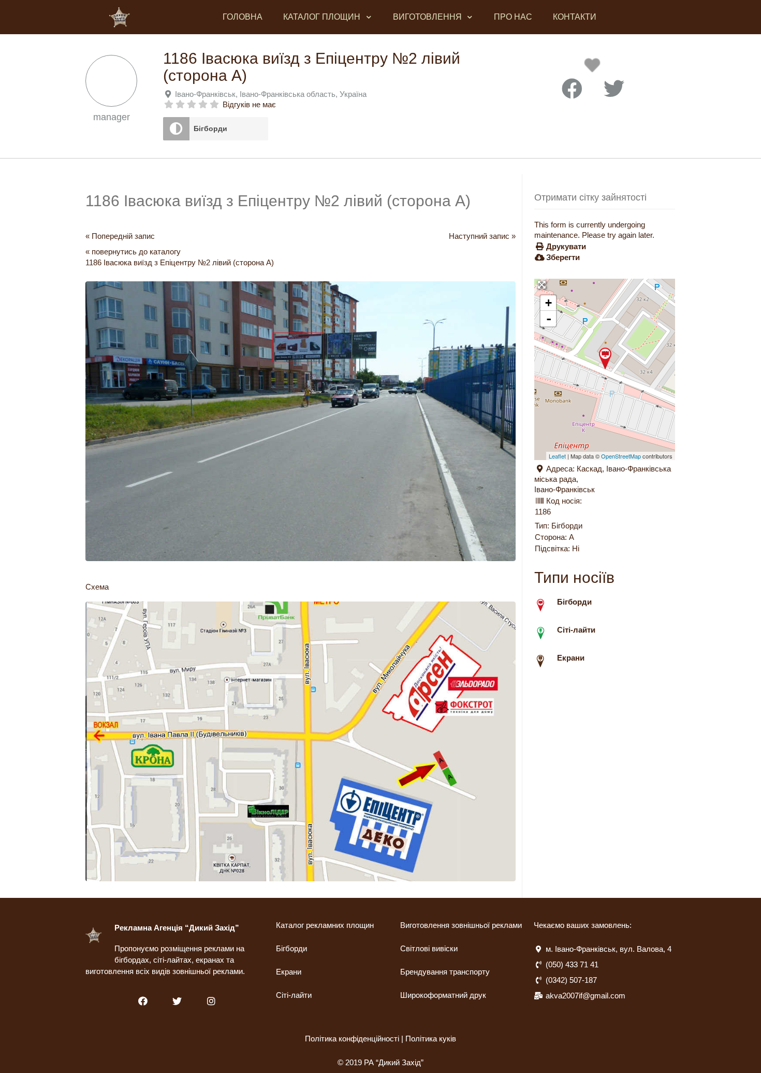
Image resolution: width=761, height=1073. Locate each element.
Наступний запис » (482, 236)
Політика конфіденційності (352, 1038)
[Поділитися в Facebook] (572, 89)
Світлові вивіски (429, 948)
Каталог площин (321, 16)
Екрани (288, 971)
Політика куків (430, 1038)
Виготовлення (427, 16)
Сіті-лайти (294, 995)
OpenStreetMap (621, 456)
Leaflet (557, 456)
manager (111, 117)
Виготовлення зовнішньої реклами (461, 925)
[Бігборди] (176, 128)
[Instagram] (211, 1001)
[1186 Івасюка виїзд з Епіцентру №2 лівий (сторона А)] (605, 358)
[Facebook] (142, 1001)
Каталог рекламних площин (325, 925)
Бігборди (210, 128)
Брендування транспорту (445, 971)
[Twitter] (177, 1001)
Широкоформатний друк (443, 995)
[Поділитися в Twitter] (614, 89)
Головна (242, 16)
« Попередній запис (120, 236)
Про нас (513, 16)
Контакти (574, 16)
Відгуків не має (249, 104)
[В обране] (594, 68)
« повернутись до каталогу (133, 251)
